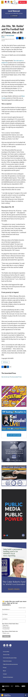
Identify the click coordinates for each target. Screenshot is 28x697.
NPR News (5, 362)
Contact (5, 674)
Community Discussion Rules (10, 657)
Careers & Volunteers (8, 677)
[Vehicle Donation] (14, 475)
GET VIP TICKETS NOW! (14, 435)
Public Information (7, 661)
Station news (6, 633)
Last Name (4, 619)
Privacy (4, 667)
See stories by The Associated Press (11, 377)
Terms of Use (6, 654)
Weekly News (6, 627)
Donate (23, 2)
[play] (2, 695)
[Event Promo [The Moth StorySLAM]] (14, 451)
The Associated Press (7, 36)
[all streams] (26, 695)
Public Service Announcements (10, 664)
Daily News (5, 625)
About (4, 670)
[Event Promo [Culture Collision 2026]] (14, 396)
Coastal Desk (6, 628)
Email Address (6, 609)
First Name (4, 614)
